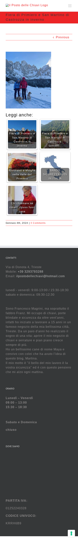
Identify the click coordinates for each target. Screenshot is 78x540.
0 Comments (38, 223)
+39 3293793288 (30, 271)
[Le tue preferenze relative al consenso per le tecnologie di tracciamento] (71, 533)
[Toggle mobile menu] (70, 6)
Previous (62, 37)
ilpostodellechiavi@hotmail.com (40, 276)
